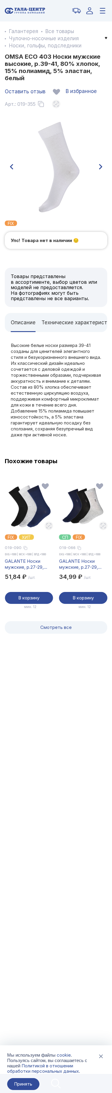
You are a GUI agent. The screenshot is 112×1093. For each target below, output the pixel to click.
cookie (64, 1055)
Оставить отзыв (25, 91)
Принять (23, 1084)
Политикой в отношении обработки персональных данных (43, 1068)
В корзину (28, 598)
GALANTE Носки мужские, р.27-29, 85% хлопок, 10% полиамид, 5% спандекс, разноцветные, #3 (78, 564)
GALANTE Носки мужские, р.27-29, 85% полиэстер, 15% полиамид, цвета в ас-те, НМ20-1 (29, 564)
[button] (11, 166)
